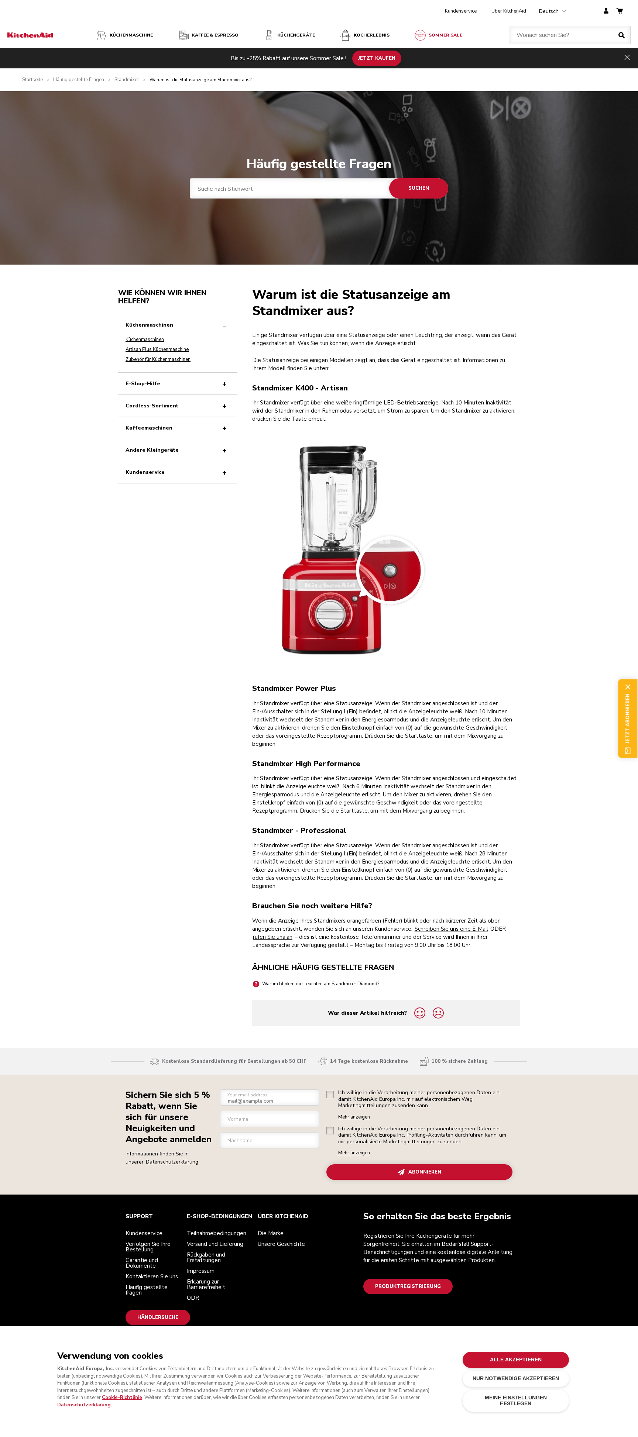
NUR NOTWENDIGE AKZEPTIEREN (516, 1378)
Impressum (201, 1271)
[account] (606, 11)
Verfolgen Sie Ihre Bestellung (148, 1246)
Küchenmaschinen (149, 324)
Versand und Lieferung (215, 1244)
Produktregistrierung (408, 1286)
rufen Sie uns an (272, 937)
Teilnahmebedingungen (216, 1233)
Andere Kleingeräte (152, 450)
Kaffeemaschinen (149, 427)
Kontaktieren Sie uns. (152, 1276)
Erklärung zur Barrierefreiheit (206, 1284)
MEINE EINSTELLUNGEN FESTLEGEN (516, 1400)
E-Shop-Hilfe (143, 383)
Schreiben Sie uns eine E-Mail (451, 929)
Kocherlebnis (372, 35)
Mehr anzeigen (354, 1117)
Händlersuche (157, 1317)
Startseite (32, 79)
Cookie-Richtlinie (122, 1397)
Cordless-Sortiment (152, 405)
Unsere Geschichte (281, 1244)
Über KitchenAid (508, 11)
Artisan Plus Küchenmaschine (157, 349)
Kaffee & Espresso (215, 35)
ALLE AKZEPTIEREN (516, 1359)
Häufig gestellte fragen (147, 1289)
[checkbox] (330, 1094)
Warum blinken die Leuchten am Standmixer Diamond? (320, 984)
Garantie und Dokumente (142, 1263)
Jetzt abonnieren (627, 719)
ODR (193, 1298)
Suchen (418, 188)
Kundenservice (461, 11)
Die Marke (271, 1233)
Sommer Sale (445, 35)
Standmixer (126, 79)
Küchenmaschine (131, 35)
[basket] (619, 11)
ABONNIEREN (424, 1172)
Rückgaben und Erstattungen (206, 1257)
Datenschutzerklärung (172, 1161)
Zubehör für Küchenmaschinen (158, 359)
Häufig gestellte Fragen (78, 79)
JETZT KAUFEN (376, 58)
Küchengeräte (296, 35)
